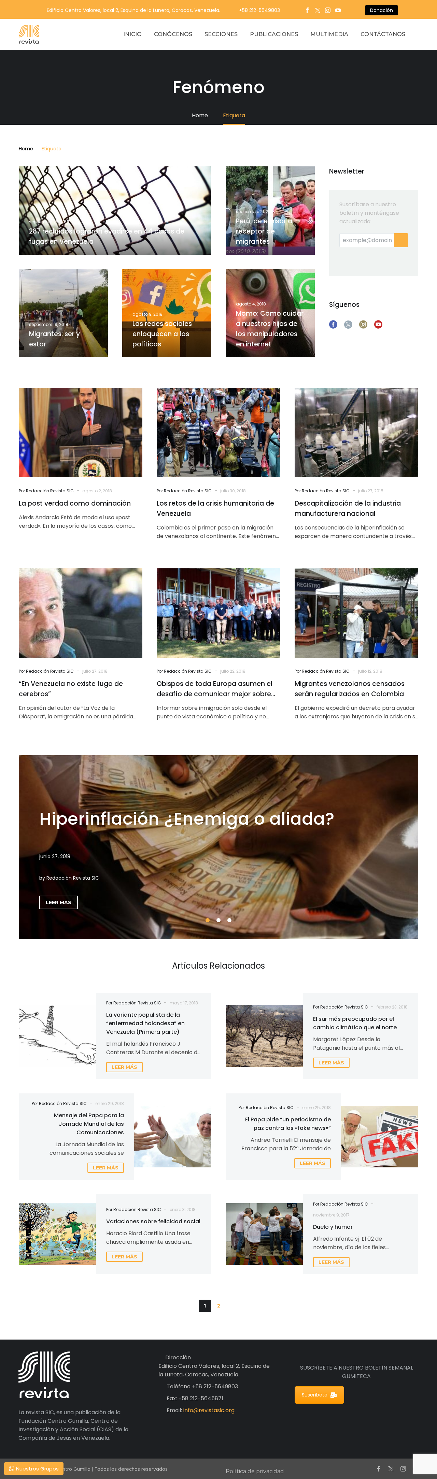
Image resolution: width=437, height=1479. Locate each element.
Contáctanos (383, 34)
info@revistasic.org (209, 1410)
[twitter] (348, 324)
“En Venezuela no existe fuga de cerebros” (71, 689)
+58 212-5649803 (259, 10)
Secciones (221, 34)
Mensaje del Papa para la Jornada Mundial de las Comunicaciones (89, 1123)
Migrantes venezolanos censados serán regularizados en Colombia (350, 689)
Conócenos (173, 34)
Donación (381, 10)
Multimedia (329, 34)
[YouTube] (338, 10)
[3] (229, 920)
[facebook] (333, 324)
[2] (218, 920)
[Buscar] (418, 34)
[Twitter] (317, 10)
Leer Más (58, 902)
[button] (232, 1306)
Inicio (132, 34)
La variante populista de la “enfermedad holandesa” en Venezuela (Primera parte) (145, 1023)
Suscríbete (314, 1394)
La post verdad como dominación (75, 503)
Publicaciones (274, 34)
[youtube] (378, 324)
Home (26, 148)
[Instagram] (328, 10)
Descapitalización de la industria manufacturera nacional (348, 508)
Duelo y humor (333, 1227)
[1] (208, 920)
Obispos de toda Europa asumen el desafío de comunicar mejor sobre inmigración (214, 689)
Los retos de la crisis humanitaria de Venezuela (215, 508)
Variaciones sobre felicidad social (153, 1221)
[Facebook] (307, 10)
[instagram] (363, 324)
